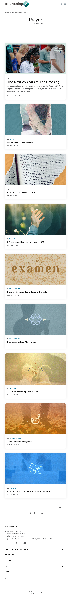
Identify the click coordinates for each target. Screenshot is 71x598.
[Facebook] (7, 543)
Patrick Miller (13, 388)
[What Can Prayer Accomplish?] (35, 127)
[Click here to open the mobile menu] (65, 4)
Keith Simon (12, 139)
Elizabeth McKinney (15, 438)
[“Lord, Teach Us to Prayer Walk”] (35, 426)
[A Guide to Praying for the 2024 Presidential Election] (35, 476)
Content (7, 12)
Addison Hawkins (14, 239)
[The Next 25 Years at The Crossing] (35, 71)
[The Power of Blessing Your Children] (35, 376)
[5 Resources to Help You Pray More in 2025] (35, 226)
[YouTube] (24, 543)
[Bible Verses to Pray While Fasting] (35, 326)
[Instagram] (16, 543)
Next (61, 508)
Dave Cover (12, 78)
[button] (61, 4)
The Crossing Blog (17, 12)
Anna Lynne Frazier (14, 288)
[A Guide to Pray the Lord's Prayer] (35, 176)
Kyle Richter (12, 488)
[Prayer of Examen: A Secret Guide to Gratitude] (35, 276)
